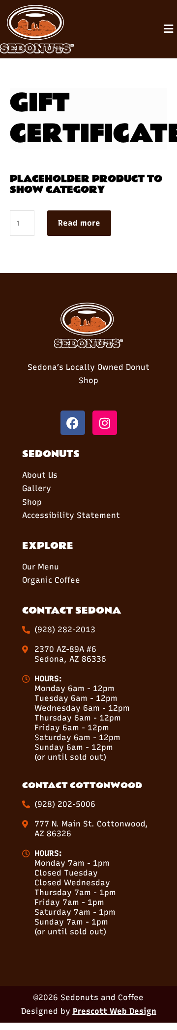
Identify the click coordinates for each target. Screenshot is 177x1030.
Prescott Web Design (114, 1011)
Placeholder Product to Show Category (86, 184)
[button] (168, 29)
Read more (79, 223)
